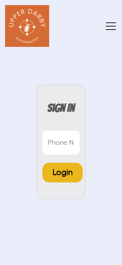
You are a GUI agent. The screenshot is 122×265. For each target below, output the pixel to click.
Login (63, 173)
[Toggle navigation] (111, 26)
